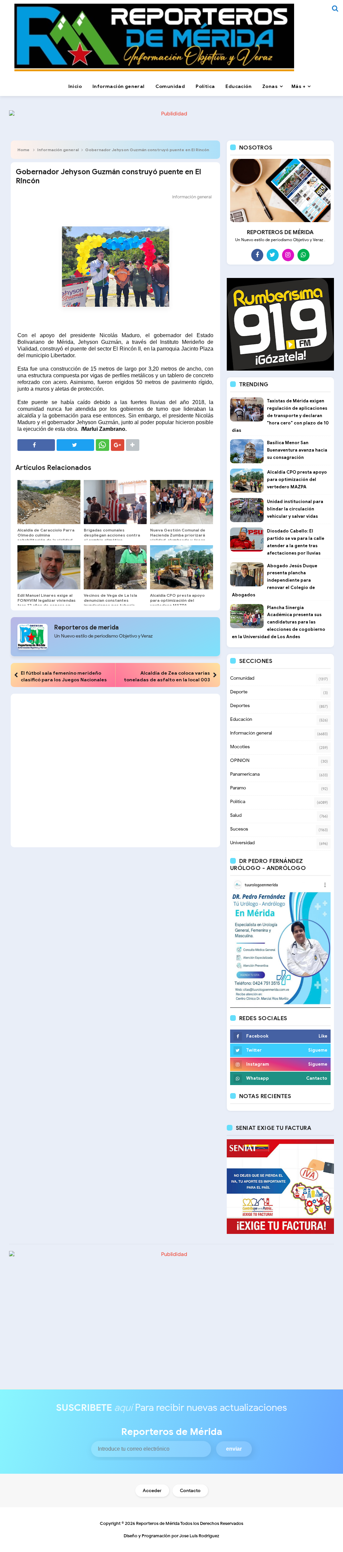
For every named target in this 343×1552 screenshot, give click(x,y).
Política (237, 801)
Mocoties (240, 747)
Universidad (242, 843)
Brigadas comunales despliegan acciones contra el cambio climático (112, 535)
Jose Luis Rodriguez (199, 1536)
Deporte (239, 692)
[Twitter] (273, 255)
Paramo (238, 788)
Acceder (152, 1490)
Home (23, 149)
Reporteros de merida (86, 627)
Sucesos (239, 829)
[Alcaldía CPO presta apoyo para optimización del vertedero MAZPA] (181, 567)
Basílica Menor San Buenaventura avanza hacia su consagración (297, 450)
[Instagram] (288, 255)
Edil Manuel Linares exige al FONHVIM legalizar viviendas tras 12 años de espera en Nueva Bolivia (46, 603)
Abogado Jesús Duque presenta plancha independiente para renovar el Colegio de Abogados (274, 580)
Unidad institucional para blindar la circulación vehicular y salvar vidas (295, 509)
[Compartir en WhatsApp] (102, 445)
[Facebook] (257, 255)
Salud (236, 815)
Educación (241, 719)
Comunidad (242, 678)
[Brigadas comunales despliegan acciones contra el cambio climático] (115, 502)
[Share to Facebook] (36, 445)
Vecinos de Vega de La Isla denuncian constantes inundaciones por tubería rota (110, 603)
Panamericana (245, 774)
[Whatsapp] (303, 255)
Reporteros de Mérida (158, 1523)
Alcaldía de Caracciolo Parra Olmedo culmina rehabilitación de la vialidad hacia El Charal (45, 537)
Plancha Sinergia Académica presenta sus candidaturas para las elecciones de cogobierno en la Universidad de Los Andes (278, 622)
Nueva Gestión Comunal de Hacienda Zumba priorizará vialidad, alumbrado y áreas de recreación (177, 537)
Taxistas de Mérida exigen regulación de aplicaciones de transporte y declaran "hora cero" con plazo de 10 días (280, 415)
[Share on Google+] (117, 445)
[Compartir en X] (75, 445)
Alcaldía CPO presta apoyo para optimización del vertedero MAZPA (177, 600)
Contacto (190, 1490)
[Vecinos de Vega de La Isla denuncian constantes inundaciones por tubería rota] (115, 567)
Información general (58, 149)
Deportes (240, 705)
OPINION (240, 760)
